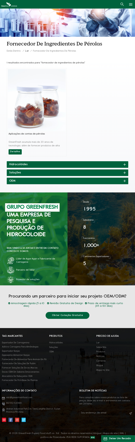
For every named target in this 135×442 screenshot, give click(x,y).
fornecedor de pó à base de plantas (20, 380)
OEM (51, 352)
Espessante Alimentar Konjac (16, 355)
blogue (99, 366)
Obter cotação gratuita (67, 315)
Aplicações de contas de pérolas (27, 134)
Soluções (53, 347)
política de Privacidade (52, 437)
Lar (27, 51)
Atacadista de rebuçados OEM (17, 376)
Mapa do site (102, 370)
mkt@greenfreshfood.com (19, 398)
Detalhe (15, 152)
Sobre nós (101, 347)
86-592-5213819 (14, 403)
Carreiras (101, 361)
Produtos (100, 352)
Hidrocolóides (56, 343)
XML (122, 433)
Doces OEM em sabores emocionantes (20, 372)
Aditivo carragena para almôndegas (20, 347)
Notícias (100, 356)
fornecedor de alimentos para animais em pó (24, 360)
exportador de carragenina (15, 343)
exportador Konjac (11, 351)
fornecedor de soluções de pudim (19, 364)
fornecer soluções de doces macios (19, 368)
